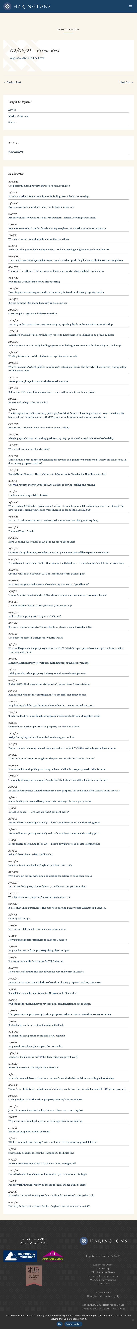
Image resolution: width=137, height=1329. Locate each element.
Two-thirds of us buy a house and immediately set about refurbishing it (47, 1174)
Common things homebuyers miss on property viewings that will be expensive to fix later (58, 552)
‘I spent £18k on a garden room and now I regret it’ (37, 1035)
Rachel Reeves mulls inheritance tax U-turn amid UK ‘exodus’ (42, 993)
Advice (12, 109)
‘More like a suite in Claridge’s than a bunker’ (33, 1067)
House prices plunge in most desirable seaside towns (38, 381)
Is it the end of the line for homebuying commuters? (37, 929)
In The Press (37, 58)
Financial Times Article (21, 531)
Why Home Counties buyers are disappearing (34, 281)
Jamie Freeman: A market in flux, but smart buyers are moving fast (45, 1110)
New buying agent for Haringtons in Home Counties (37, 939)
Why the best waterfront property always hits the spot (38, 950)
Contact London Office (34, 1239)
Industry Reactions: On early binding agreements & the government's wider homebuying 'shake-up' (64, 345)
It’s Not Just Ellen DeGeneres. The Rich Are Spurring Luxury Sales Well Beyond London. (57, 907)
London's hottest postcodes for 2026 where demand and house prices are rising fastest (57, 595)
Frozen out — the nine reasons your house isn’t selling (38, 427)
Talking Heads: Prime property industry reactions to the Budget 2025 (47, 673)
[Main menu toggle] (130, 6)
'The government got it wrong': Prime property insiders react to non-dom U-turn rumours (59, 1014)
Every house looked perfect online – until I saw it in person (41, 206)
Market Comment (18, 115)
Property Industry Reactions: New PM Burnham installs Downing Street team (52, 217)
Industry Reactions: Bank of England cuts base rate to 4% (40, 865)
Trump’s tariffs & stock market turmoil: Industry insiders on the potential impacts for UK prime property (67, 1088)
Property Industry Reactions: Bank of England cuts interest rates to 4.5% (49, 1206)
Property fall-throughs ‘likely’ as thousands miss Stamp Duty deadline (47, 1184)
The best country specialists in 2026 (28, 495)
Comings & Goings (19, 918)
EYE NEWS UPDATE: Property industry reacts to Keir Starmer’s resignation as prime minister (61, 334)
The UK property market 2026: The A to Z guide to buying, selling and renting (51, 484)
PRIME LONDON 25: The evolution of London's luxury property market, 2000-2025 (54, 982)
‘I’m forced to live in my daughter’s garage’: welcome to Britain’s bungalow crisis (54, 715)
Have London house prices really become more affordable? (41, 541)
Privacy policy (73, 1324)
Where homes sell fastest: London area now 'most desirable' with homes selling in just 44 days (61, 1078)
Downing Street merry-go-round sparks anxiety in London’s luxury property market (56, 292)
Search (12, 122)
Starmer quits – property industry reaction (32, 313)
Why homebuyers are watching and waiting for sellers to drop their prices (50, 875)
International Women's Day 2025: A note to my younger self (42, 1163)
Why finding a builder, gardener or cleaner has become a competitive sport (51, 705)
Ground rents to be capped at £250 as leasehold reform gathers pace (47, 573)
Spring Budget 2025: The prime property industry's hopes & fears (45, 1099)
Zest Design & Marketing (110, 1308)
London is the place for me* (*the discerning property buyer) (43, 1056)
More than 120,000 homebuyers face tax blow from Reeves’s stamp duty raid (51, 1195)
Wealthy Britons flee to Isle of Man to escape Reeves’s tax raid (43, 356)
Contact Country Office (33, 1243)
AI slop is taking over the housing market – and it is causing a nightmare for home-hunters (58, 249)
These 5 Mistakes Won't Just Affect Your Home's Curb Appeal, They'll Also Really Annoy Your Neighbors (65, 260)
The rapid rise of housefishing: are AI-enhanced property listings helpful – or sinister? (56, 270)
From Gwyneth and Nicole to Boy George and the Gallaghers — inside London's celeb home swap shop (66, 562)
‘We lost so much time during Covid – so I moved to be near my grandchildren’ (52, 1142)
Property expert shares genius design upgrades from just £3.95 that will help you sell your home (62, 747)
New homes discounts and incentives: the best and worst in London (46, 971)
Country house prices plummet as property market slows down (44, 726)
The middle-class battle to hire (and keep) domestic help (40, 605)
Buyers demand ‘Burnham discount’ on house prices (37, 302)
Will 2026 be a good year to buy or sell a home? (34, 616)
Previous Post (12, 82)
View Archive (15, 151)
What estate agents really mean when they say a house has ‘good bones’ (48, 584)
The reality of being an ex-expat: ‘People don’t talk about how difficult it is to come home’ (58, 779)
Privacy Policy (103, 1292)
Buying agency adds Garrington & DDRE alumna (35, 961)
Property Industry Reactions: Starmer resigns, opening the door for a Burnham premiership (60, 324)
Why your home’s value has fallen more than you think (38, 239)
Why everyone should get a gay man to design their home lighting (45, 1120)
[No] (132, 1320)
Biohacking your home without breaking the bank (36, 1024)
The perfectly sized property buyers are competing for (39, 185)
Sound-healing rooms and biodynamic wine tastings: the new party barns (49, 801)
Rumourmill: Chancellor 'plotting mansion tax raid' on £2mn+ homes (47, 694)
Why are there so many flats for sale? (29, 448)
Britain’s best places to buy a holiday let (30, 854)
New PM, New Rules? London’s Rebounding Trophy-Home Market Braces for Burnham (57, 228)
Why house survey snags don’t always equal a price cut (39, 897)
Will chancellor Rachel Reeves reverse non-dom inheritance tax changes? (49, 1003)
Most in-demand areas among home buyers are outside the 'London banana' (51, 758)
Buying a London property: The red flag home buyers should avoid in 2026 (50, 626)
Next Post (126, 82)
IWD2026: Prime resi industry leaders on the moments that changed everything (53, 520)
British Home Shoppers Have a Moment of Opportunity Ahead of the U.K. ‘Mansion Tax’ (57, 474)
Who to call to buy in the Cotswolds (28, 402)
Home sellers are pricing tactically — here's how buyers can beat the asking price (54, 822)
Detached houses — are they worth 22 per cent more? (38, 811)
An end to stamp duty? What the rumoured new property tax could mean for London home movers (64, 790)
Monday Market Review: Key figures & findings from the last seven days (49, 196)
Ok (59, 1324)
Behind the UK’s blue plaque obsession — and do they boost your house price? (52, 391)
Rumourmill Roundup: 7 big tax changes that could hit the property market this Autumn (57, 769)
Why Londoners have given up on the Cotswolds (35, 1046)
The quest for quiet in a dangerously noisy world (35, 637)
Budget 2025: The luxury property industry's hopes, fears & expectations (49, 683)
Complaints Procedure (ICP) (103, 1296)
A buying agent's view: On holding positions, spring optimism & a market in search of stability (61, 438)
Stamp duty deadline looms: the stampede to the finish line (41, 1152)
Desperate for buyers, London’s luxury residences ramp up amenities (47, 886)
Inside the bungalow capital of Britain (29, 1131)
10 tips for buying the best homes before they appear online (41, 737)
